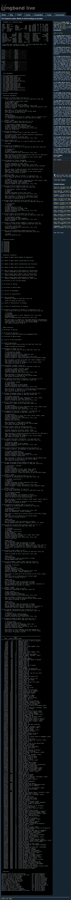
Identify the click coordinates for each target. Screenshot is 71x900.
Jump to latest (58, 33)
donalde (67, 35)
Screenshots (59, 15)
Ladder (19, 15)
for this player (61, 28)
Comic (49, 15)
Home (4, 15)
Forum (28, 15)
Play (11, 15)
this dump (59, 24)
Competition (38, 15)
